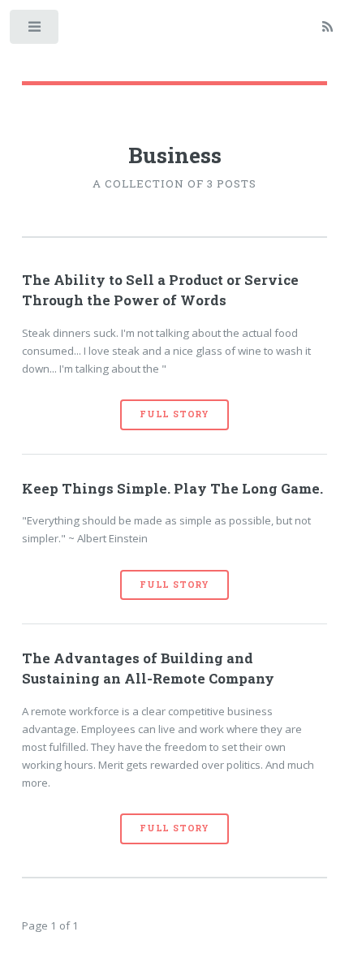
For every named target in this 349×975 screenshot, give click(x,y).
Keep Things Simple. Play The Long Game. (172, 489)
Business (175, 154)
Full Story (174, 414)
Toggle (35, 30)
